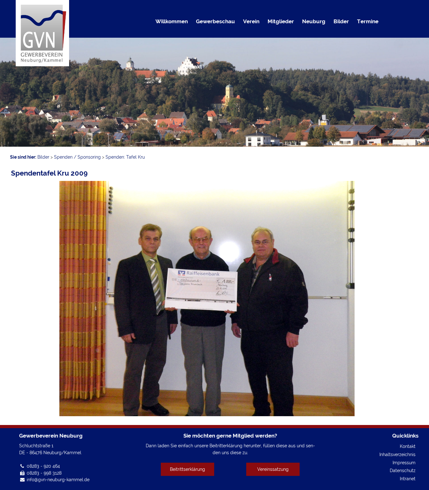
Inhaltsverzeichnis (397, 454)
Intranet (407, 478)
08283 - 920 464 (43, 466)
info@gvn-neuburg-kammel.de (58, 479)
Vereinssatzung (273, 469)
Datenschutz (402, 470)
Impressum (404, 462)
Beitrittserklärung (187, 469)
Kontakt (407, 446)
